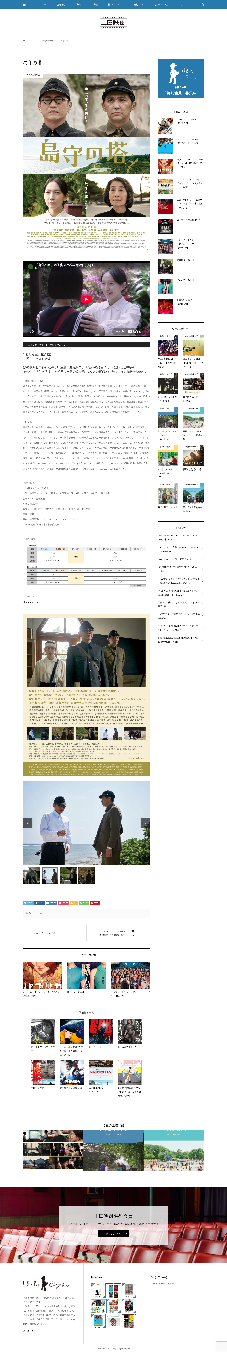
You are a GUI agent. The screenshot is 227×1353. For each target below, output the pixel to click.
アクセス (180, 4)
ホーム (45, 4)
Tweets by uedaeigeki (162, 1283)
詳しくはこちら (113, 1233)
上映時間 (78, 4)
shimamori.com (31, 602)
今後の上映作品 (113, 1125)
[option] (86, 823)
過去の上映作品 (35, 913)
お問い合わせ (161, 4)
